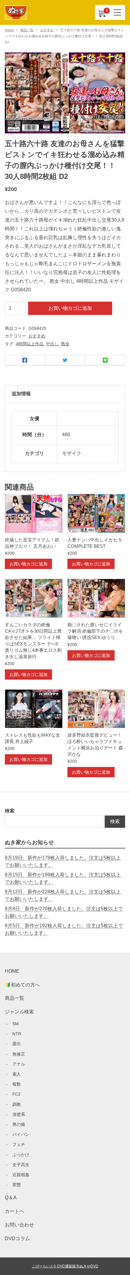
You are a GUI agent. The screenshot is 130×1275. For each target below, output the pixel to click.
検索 (10, 810)
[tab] (65, 394)
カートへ (14, 1211)
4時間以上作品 (30, 343)
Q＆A (11, 1197)
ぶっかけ (20, 1154)
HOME (12, 971)
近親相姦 (20, 1174)
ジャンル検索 (19, 1011)
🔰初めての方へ (22, 984)
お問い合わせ (19, 1224)
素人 (16, 1074)
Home (9, 30)
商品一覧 (27, 30)
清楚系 (18, 1114)
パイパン (20, 1134)
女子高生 (20, 1164)
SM (15, 1023)
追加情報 (21, 393)
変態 (16, 1184)
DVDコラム (17, 1238)
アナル (18, 1064)
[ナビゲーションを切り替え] (117, 12)
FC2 (16, 1094)
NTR (16, 1033)
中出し (52, 343)
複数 (16, 1084)
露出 (16, 1043)
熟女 (65, 343)
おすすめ (47, 30)
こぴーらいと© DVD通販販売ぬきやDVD (65, 1266)
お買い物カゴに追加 (70, 308)
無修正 (18, 1054)
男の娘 (18, 1124)
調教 (16, 1104)
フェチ (18, 1144)
